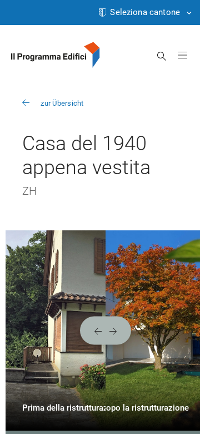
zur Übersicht (62, 103)
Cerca (162, 56)
